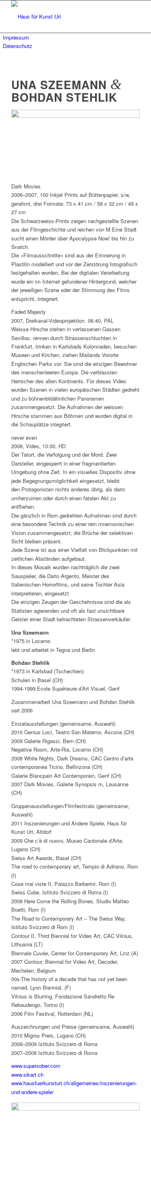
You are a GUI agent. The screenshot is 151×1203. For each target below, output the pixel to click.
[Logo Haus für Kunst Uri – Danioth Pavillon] (62, 16)
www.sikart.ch (27, 1074)
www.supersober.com (35, 1065)
